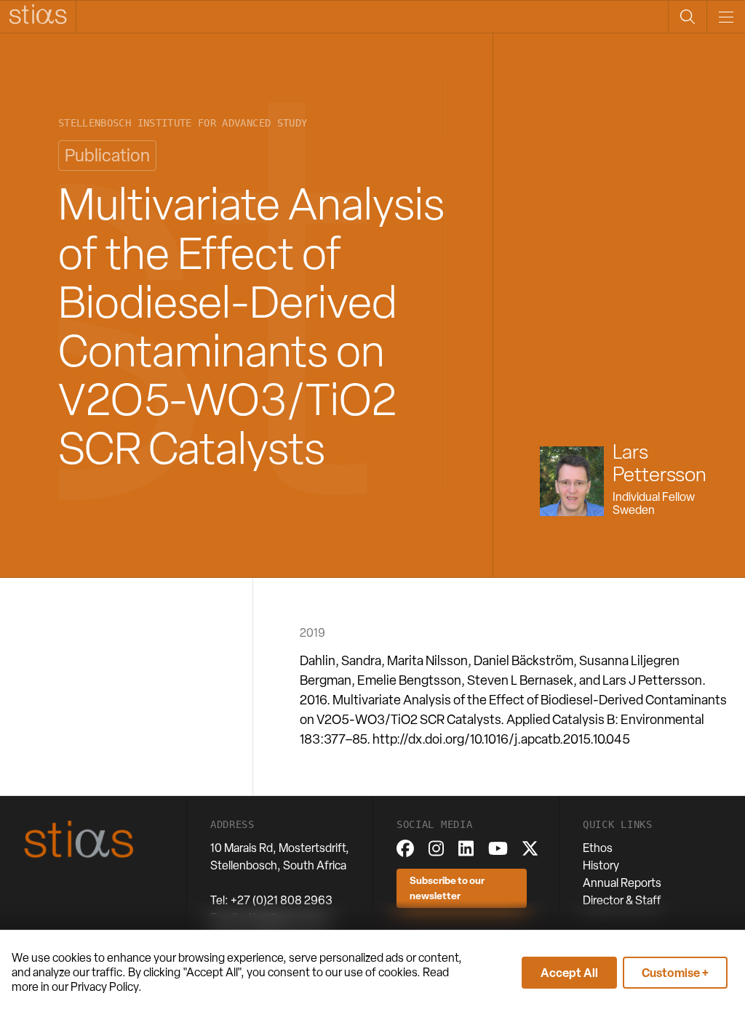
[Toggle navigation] (725, 17)
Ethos (598, 848)
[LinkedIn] (466, 848)
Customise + (675, 973)
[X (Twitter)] (530, 848)
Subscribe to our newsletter (447, 887)
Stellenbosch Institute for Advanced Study (182, 123)
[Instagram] (436, 848)
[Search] (687, 17)
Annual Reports (622, 883)
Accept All (569, 973)
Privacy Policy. (106, 986)
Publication (107, 155)
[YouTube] (498, 848)
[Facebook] (405, 848)
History (601, 865)
